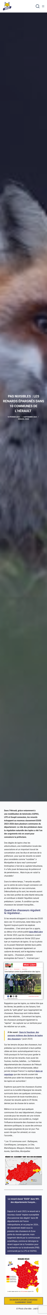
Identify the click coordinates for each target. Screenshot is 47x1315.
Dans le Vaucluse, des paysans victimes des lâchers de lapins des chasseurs (25, 1035)
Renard (21, 419)
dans (36, 932)
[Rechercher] (37, 6)
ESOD (27, 419)
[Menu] (43, 6)
